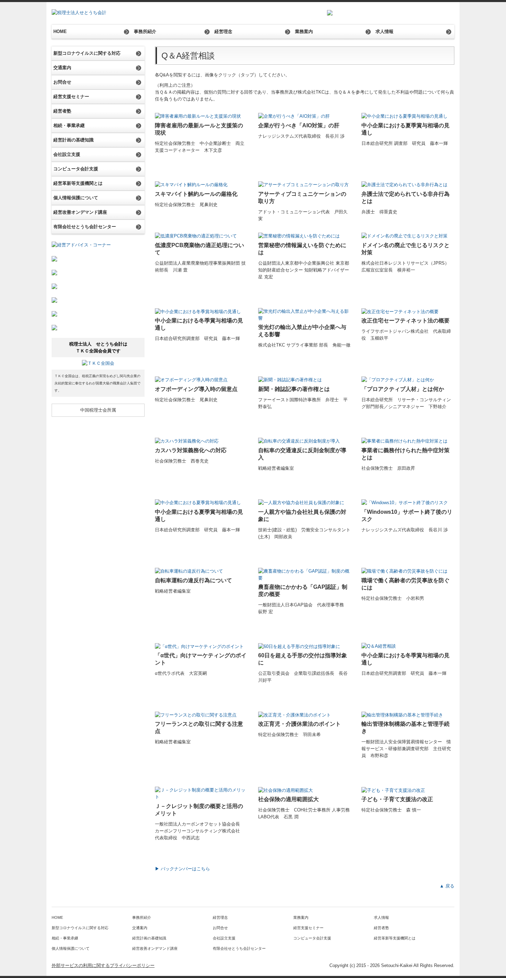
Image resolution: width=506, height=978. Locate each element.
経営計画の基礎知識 (73, 139)
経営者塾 (62, 111)
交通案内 (62, 67)
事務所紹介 (145, 31)
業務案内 (304, 31)
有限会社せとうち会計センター (84, 226)
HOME (60, 31)
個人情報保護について (75, 197)
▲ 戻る (447, 886)
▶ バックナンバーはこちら (182, 868)
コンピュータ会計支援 (75, 168)
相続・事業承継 (69, 125)
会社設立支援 (66, 154)
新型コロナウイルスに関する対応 (86, 53)
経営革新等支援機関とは (78, 183)
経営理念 (223, 31)
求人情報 (384, 31)
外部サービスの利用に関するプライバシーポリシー (103, 965)
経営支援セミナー (71, 96)
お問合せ (62, 82)
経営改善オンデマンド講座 (80, 212)
